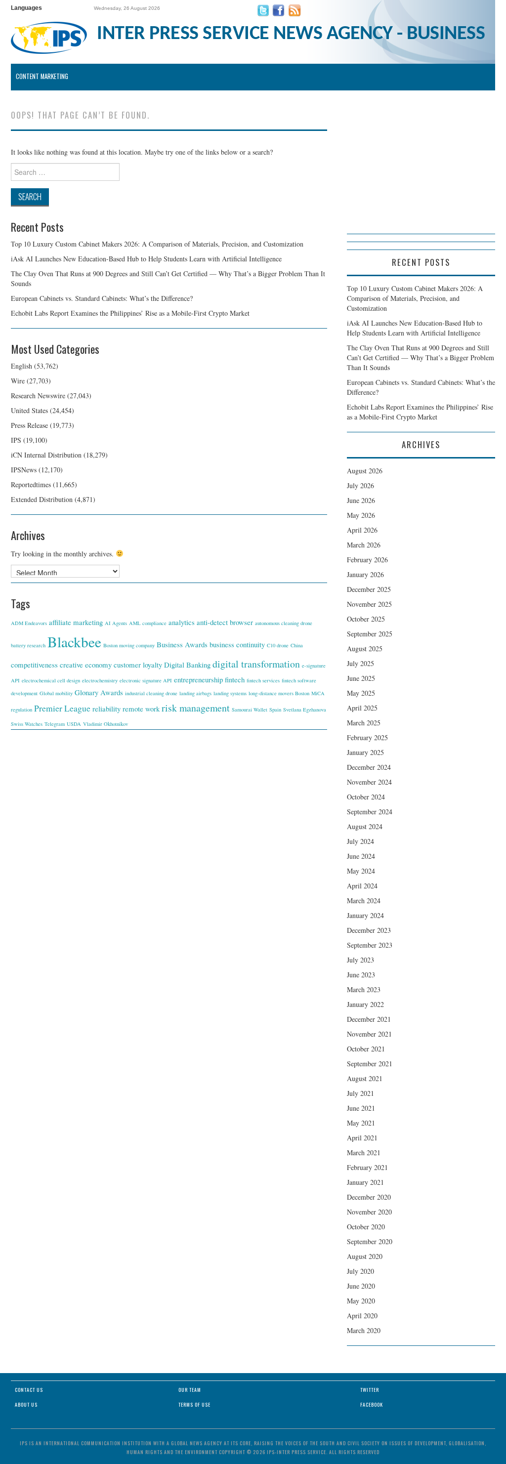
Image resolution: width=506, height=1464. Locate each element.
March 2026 (363, 544)
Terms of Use (194, 1404)
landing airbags (195, 693)
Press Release (29, 425)
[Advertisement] (421, 172)
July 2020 (360, 1271)
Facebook (371, 1404)
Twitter (369, 1389)
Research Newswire (38, 395)
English (21, 366)
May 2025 (361, 693)
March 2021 (363, 1152)
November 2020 (369, 1211)
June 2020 (361, 1286)
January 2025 (365, 752)
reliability (106, 708)
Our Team (189, 1389)
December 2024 (369, 767)
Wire (18, 380)
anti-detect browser (225, 622)
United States (29, 410)
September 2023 (369, 945)
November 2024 (369, 782)
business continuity (237, 644)
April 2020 (362, 1315)
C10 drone (278, 645)
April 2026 (362, 530)
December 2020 (369, 1197)
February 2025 (367, 737)
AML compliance (148, 623)
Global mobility (56, 693)
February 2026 (367, 559)
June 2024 (361, 856)
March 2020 (363, 1330)
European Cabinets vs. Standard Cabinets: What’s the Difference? (102, 298)
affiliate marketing (76, 622)
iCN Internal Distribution (46, 455)
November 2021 (369, 1034)
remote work (141, 708)
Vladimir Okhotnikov (105, 723)
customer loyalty (138, 664)
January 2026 (365, 574)
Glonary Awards (99, 692)
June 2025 (361, 678)
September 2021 (369, 1063)
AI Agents (116, 623)
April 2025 (362, 707)
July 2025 (360, 663)
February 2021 (367, 1167)
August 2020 (364, 1256)
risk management (196, 707)
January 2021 (365, 1182)
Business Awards (182, 644)
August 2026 (364, 470)
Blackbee (74, 641)
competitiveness (34, 664)
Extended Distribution (42, 499)
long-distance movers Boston (279, 693)
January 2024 (365, 915)
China (297, 645)
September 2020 (369, 1241)
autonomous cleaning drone (283, 623)
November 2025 (369, 604)
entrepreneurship (198, 679)
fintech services (263, 680)
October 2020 (366, 1226)
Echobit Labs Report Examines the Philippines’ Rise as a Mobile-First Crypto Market (130, 313)
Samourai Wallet (249, 709)
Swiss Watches (26, 723)
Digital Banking (187, 664)
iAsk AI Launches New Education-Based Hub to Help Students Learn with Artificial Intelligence (146, 258)
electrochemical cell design (51, 680)
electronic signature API (146, 680)
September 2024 (369, 811)
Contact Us (29, 1389)
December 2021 (369, 1019)
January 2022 (365, 1004)
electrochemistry (100, 680)
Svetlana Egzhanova (304, 709)
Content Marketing (42, 76)
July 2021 (360, 1093)
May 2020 (361, 1300)
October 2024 (366, 796)
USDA (74, 723)
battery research (28, 645)
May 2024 (361, 871)
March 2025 (363, 722)
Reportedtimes (31, 484)
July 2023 (360, 959)
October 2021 (366, 1048)
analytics (182, 622)
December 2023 (369, 930)
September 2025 (369, 633)
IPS (16, 440)
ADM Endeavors (29, 623)
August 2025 (364, 648)
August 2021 (364, 1078)
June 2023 (361, 974)
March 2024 (363, 900)
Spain (275, 709)
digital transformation (256, 663)
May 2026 (361, 515)
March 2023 (363, 989)
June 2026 (361, 500)
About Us (26, 1404)
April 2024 (362, 885)
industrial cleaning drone (151, 693)
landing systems (230, 693)
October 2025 (366, 619)
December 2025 (369, 589)
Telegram (54, 723)
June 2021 (361, 1108)
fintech (235, 679)
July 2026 (360, 485)
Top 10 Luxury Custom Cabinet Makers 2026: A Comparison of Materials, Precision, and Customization (157, 244)
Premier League (62, 708)
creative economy (86, 664)
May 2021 (361, 1123)
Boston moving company (129, 645)
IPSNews (24, 469)
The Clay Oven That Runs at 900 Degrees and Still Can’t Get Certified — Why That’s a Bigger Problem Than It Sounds (420, 357)
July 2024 (360, 841)
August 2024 (364, 826)
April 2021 (362, 1137)
